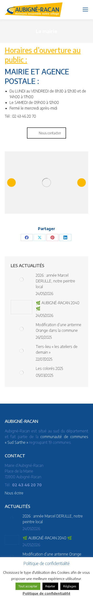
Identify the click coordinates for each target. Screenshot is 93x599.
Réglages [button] (69, 586)
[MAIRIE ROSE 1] (46, 182)
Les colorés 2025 (49, 368)
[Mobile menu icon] (85, 9)
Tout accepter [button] (27, 586)
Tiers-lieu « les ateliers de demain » (57, 349)
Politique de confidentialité (46, 593)
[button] (11, 182)
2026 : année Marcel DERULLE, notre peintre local (55, 281)
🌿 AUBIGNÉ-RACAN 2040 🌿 (57, 305)
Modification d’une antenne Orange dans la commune (58, 327)
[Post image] (21, 279)
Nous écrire (14, 493)
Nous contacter (50, 133)
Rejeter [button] (50, 586)
